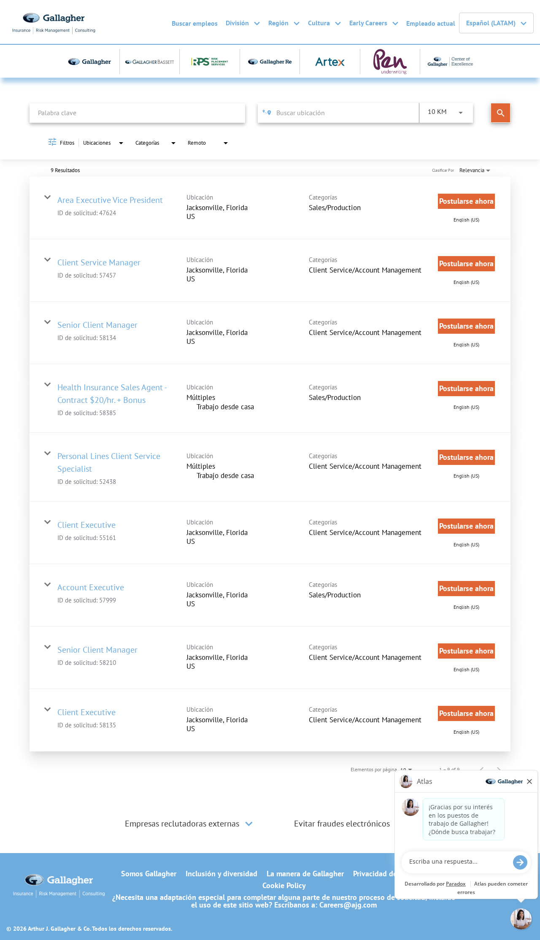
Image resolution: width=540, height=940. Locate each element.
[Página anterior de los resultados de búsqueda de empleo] (481, 769)
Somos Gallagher (148, 874)
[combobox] (137, 113)
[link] (270, 208)
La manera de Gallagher (305, 874)
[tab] (190, 823)
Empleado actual (430, 23)
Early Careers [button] (368, 23)
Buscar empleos (195, 23)
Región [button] (278, 23)
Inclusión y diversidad (221, 874)
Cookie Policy (284, 885)
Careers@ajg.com (348, 905)
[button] (249, 823)
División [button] (237, 23)
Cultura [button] (319, 23)
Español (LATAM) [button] (491, 23)
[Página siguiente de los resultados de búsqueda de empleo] (498, 769)
